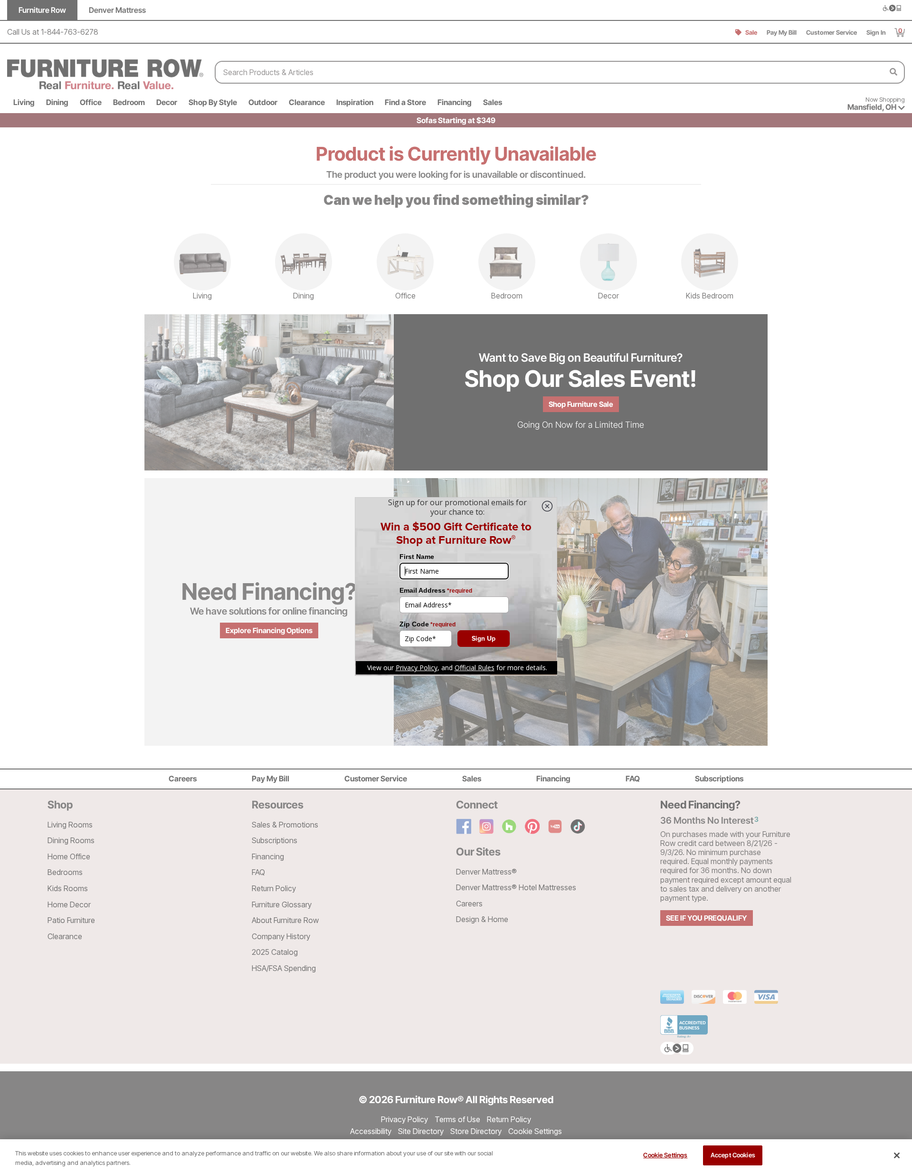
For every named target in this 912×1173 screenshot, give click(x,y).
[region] (456, 1156)
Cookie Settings (665, 1155)
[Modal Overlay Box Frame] (456, 586)
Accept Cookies (733, 1155)
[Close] (896, 1155)
